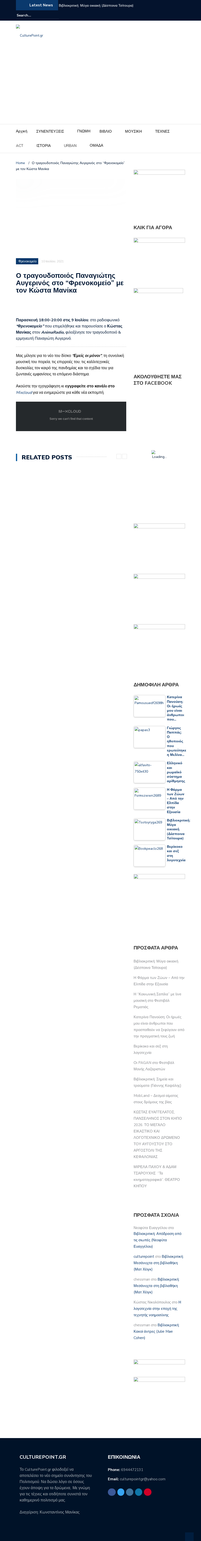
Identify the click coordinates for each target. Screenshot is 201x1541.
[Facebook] (159, 15)
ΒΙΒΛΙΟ (106, 131)
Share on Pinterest (57, 307)
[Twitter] (164, 15)
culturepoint (144, 1256)
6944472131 (132, 1469)
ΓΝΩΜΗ (83, 131)
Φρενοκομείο (27, 261)
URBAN (70, 145)
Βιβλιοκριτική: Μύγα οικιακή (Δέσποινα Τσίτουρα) (96, 5)
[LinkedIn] (176, 15)
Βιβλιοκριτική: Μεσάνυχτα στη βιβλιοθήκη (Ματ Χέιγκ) (159, 1263)
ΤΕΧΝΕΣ (162, 131)
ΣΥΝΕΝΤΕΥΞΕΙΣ (50, 131)
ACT (19, 145)
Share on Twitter (33, 307)
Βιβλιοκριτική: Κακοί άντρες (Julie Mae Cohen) (156, 1331)
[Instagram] (170, 15)
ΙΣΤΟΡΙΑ (44, 145)
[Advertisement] (100, 87)
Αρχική (21, 131)
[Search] (56, 15)
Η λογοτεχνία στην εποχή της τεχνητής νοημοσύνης (157, 1308)
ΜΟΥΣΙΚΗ (133, 131)
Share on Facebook (21, 307)
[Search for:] (31, 15)
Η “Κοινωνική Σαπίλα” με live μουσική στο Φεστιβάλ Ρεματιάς (157, 1000)
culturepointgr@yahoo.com (142, 1479)
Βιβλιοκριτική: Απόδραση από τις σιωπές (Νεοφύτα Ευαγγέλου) (157, 1240)
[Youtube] (182, 15)
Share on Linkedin (45, 307)
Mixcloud (24, 392)
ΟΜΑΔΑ (96, 145)
